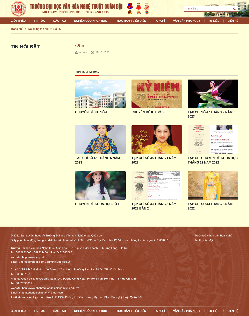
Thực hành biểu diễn (130, 20)
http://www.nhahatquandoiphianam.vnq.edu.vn (50, 287)
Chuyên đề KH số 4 (91, 112)
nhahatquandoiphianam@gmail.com (41, 292)
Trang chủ (17, 28)
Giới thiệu (18, 20)
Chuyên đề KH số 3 (148, 112)
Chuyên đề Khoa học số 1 (97, 204)
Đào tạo (59, 20)
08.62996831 (24, 283)
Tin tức (39, 20)
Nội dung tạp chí (38, 28)
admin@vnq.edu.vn (59, 261)
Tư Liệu (213, 20)
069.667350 (23, 274)
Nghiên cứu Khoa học (90, 20)
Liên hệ (233, 20)
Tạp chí (159, 20)
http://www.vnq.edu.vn (35, 257)
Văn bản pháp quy (186, 20)
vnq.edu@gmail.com (31, 261)
